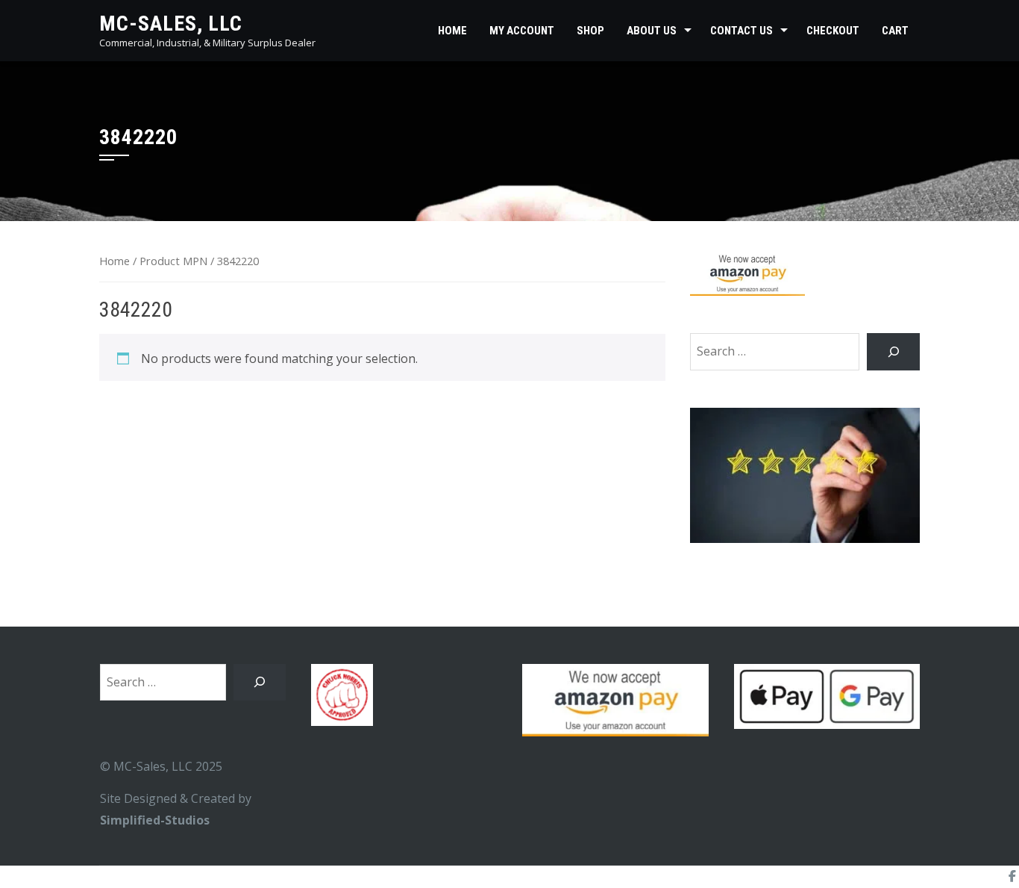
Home (452, 30)
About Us (652, 30)
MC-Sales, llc (170, 23)
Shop (590, 30)
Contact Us (741, 30)
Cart (895, 30)
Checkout (832, 30)
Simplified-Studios (155, 820)
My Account (521, 30)
